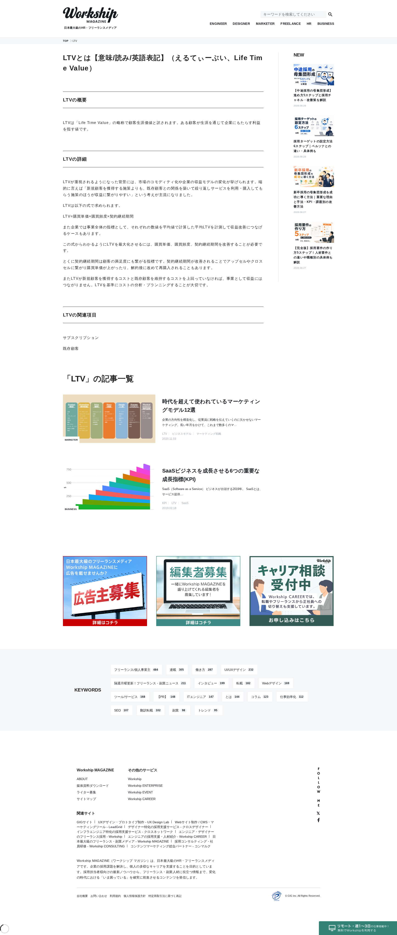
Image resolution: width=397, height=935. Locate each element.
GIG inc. (292, 895)
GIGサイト (84, 822)
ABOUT (82, 779)
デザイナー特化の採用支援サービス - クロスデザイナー (168, 827)
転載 (243, 683)
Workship (135, 779)
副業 (178, 710)
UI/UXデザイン (238, 669)
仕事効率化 (291, 696)
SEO (121, 710)
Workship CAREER (142, 799)
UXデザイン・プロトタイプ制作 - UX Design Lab (133, 822)
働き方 (204, 669)
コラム (259, 696)
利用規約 (115, 896)
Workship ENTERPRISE (145, 785)
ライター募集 (86, 792)
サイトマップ (86, 799)
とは (232, 696)
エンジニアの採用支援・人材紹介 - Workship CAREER (167, 836)
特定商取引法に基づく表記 (164, 896)
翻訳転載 (150, 710)
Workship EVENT (140, 792)
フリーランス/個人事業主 (136, 669)
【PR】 (166, 696)
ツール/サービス (129, 696)
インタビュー (211, 683)
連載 (177, 669)
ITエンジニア (200, 696)
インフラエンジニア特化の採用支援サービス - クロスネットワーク (125, 832)
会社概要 (82, 896)
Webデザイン (275, 683)
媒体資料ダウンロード (93, 785)
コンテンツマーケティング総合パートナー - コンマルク (170, 846)
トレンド (207, 710)
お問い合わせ (99, 896)
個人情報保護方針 (135, 896)
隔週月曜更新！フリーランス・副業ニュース (150, 683)
